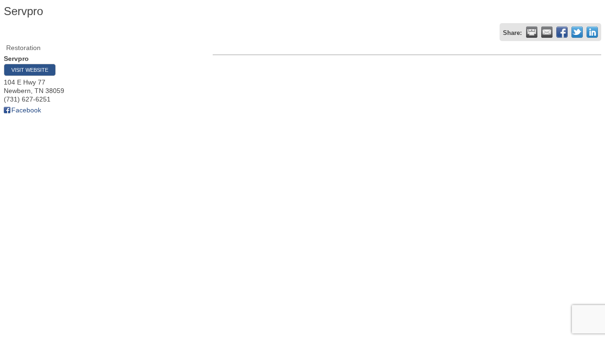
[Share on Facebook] (562, 32)
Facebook (26, 110)
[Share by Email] (547, 32)
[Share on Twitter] (577, 32)
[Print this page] (531, 32)
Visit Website (29, 70)
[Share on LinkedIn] (592, 32)
